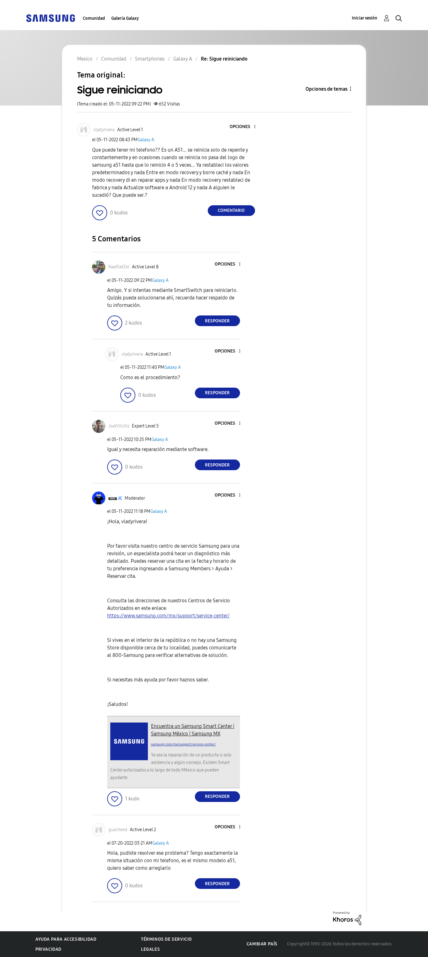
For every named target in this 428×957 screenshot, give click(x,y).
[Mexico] (50, 18)
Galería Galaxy (125, 18)
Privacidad (48, 949)
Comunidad (94, 18)
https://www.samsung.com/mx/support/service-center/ (168, 616)
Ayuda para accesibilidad (65, 939)
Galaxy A (146, 139)
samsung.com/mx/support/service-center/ (183, 744)
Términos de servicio (166, 939)
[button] (244, 127)
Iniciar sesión (364, 18)
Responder (217, 321)
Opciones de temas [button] (326, 89)
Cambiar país (262, 944)
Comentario (231, 210)
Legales (150, 949)
